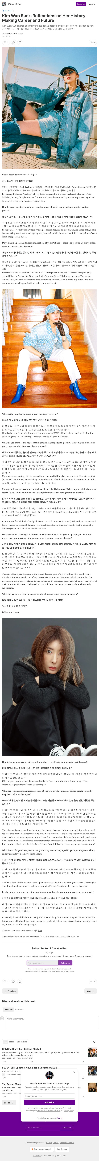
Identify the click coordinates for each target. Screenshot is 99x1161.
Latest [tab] (11, 1042)
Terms (56, 1142)
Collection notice (67, 1142)
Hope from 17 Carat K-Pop (12, 34)
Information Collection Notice (48, 1111)
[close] (74, 1072)
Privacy (49, 1142)
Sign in (92, 4)
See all (7, 1102)
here (40, 930)
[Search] (94, 1041)
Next (88, 991)
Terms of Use (62, 1108)
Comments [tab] (8, 1009)
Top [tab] (5, 1042)
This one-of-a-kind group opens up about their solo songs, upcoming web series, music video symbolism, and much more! (41, 1053)
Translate (8, 11)
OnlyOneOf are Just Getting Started (21, 1049)
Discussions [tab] (22, 1042)
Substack (37, 1155)
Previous (12, 991)
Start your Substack (43, 1149)
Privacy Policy (69, 1111)
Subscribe (81, 4)
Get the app (62, 1149)
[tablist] (13, 1009)
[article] (49, 1055)
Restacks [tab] (19, 1009)
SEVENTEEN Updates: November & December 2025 (29, 1067)
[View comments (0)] (13, 42)
